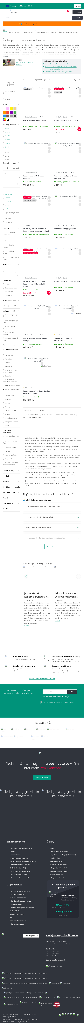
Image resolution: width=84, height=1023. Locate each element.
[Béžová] (15, 108)
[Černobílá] (7, 119)
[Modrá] (4, 116)
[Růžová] (7, 108)
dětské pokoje (29, 52)
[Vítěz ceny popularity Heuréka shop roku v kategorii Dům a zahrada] (15, 12)
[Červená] (7, 112)
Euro (79, 6)
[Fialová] (11, 112)
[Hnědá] (7, 116)
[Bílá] (4, 108)
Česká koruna (76, 6)
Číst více (5, 56)
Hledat (77, 18)
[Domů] (5, 30)
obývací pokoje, (20, 52)
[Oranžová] (4, 112)
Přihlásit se (64, 12)
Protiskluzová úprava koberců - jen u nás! (58, 72)
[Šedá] (11, 116)
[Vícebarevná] (4, 119)
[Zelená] (15, 112)
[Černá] (15, 116)
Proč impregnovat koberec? (54, 69)
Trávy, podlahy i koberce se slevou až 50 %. (44, 24)
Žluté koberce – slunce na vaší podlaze (57, 64)
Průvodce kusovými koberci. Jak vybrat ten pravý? (61, 66)
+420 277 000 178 (59, 12)
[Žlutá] (11, 108)
